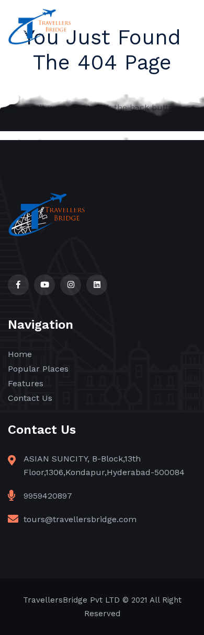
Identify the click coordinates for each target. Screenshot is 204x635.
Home (20, 354)
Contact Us (30, 398)
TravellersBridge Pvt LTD (71, 600)
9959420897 (48, 496)
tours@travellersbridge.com (80, 519)
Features (25, 383)
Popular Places (38, 369)
